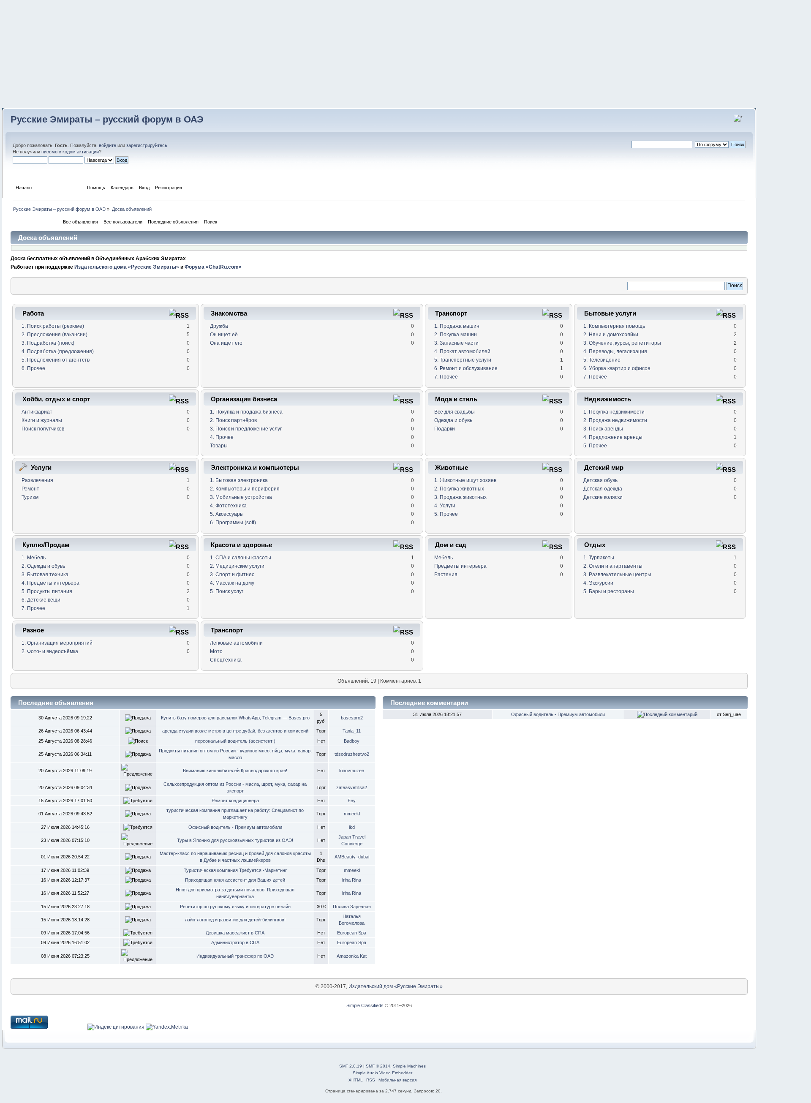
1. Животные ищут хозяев (465, 480)
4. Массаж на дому (232, 583)
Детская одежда (602, 489)
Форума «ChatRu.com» (213, 267)
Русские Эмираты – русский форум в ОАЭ (107, 119)
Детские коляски (603, 497)
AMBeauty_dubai (352, 856)
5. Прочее (595, 446)
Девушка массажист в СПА (235, 932)
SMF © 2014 (378, 1066)
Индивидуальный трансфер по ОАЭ (235, 956)
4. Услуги (444, 506)
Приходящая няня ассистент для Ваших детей (235, 879)
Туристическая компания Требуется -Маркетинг (235, 870)
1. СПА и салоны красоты (240, 558)
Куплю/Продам (45, 544)
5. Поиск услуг (226, 591)
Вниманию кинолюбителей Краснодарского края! (235, 770)
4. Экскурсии (598, 583)
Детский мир (603, 467)
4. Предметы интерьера (50, 583)
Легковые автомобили (236, 643)
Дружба (219, 326)
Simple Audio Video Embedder (382, 1072)
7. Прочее (446, 377)
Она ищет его (226, 343)
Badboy (351, 741)
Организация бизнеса (244, 399)
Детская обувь (600, 480)
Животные (451, 467)
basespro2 (352, 717)
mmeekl (352, 813)
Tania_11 (352, 730)
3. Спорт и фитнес (232, 574)
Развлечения (37, 480)
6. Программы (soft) (233, 523)
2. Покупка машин (455, 335)
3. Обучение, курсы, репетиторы (622, 343)
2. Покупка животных (459, 489)
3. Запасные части (456, 343)
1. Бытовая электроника (239, 480)
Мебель (443, 558)
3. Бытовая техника (45, 574)
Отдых (594, 544)
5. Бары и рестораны (608, 591)
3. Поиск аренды (603, 429)
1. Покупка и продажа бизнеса (246, 412)
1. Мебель (34, 558)
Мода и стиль (456, 399)
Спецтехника (226, 660)
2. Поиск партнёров (233, 420)
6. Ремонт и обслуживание (466, 368)
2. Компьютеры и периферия (245, 489)
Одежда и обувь (453, 420)
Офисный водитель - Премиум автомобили (235, 827)
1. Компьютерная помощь (614, 326)
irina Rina (351, 879)
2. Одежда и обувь (43, 566)
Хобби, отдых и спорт (56, 399)
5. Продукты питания (47, 591)
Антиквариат (37, 412)
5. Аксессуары (227, 514)
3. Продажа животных (460, 497)
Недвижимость (607, 399)
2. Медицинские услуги (237, 566)
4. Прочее (222, 437)
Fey (352, 800)
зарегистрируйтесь (146, 145)
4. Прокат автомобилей (462, 351)
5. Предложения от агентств (56, 360)
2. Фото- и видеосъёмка (50, 651)
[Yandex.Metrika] (167, 1027)
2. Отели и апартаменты (612, 566)
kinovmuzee (351, 770)
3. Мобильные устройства (241, 497)
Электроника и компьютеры (255, 467)
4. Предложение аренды (612, 437)
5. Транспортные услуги (462, 360)
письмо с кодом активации (70, 151)
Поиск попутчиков (43, 429)
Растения (445, 574)
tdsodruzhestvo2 (352, 754)
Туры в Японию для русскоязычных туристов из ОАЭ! (235, 840)
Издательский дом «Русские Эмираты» (395, 986)
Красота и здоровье (241, 544)
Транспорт (451, 313)
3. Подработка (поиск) (48, 343)
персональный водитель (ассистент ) (235, 741)
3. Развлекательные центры (617, 574)
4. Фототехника (228, 506)
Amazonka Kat (352, 956)
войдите (107, 145)
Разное (33, 630)
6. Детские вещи (41, 600)
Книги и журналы (42, 420)
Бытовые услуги (610, 313)
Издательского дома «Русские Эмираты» (126, 267)
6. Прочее (33, 368)
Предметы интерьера (460, 566)
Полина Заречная (352, 906)
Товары (219, 446)
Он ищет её (224, 335)
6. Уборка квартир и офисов (616, 368)
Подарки (444, 429)
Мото (216, 651)
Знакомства (229, 313)
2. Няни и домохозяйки (610, 335)
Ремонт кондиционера (235, 800)
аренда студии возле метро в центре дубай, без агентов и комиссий (235, 730)
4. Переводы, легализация (615, 351)
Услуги (41, 467)
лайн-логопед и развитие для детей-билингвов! (235, 919)
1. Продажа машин (456, 326)
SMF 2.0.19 (350, 1066)
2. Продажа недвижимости (615, 420)
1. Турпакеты (598, 558)
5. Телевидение (601, 360)
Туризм (30, 497)
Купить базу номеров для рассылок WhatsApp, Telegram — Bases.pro (235, 717)
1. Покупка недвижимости (614, 412)
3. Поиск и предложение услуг (246, 429)
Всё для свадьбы (454, 412)
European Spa (351, 932)
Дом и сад (450, 544)
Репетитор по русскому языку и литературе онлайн (235, 906)
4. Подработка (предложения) (58, 351)
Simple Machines (409, 1066)
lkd (352, 827)
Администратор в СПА (235, 942)
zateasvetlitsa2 (351, 787)
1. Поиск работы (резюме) (53, 326)
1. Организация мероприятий (57, 643)
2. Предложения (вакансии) (54, 335)
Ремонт (30, 489)
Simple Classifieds (365, 1005)
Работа (33, 313)
